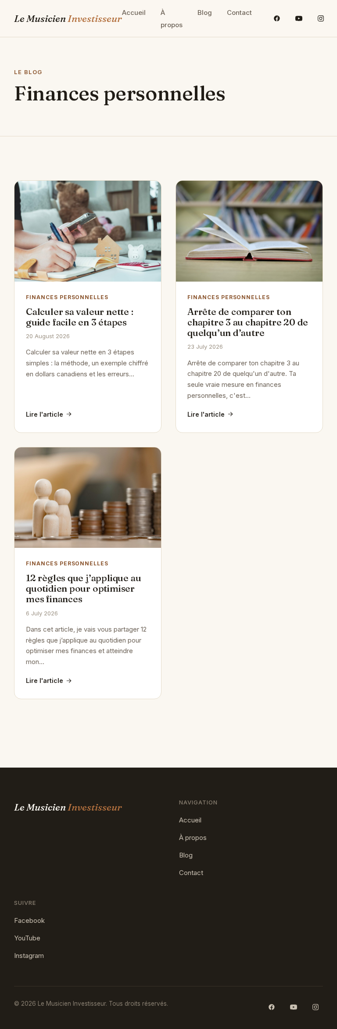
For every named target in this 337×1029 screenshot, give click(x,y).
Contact (239, 12)
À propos (172, 18)
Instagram (29, 955)
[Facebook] (276, 18)
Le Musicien (68, 18)
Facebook (29, 920)
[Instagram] (320, 18)
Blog (204, 12)
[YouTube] (298, 18)
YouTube (27, 938)
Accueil (134, 12)
